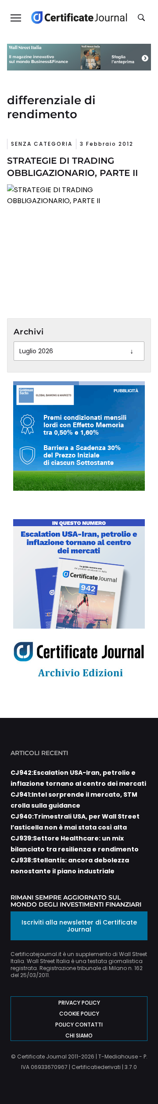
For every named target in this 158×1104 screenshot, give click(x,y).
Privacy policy (79, 1002)
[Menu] (15, 17)
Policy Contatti (79, 1024)
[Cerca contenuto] (142, 18)
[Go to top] (139, 1075)
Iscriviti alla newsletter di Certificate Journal (79, 926)
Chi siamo (79, 1035)
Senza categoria (41, 144)
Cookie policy (79, 1013)
